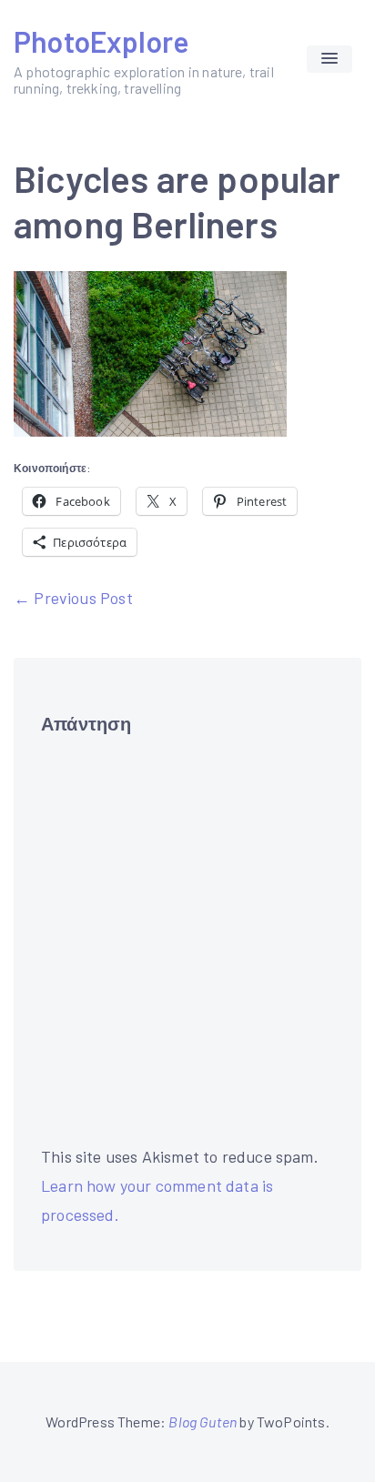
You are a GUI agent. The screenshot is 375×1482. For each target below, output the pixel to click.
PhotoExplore (101, 41)
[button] (329, 59)
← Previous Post (73, 598)
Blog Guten (202, 1421)
